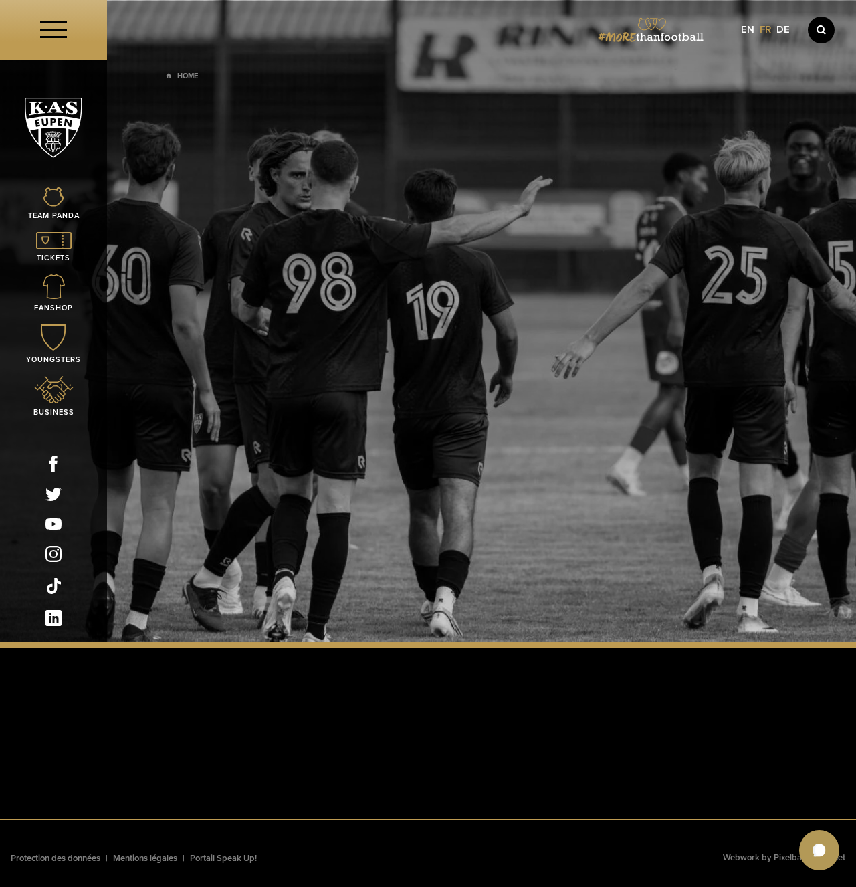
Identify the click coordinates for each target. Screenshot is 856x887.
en (747, 29)
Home (187, 76)
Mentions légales (145, 858)
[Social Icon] (53, 466)
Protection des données (55, 858)
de (783, 29)
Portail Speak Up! (223, 858)
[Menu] (53, 30)
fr (765, 29)
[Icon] (821, 30)
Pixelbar (789, 857)
